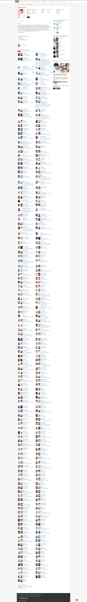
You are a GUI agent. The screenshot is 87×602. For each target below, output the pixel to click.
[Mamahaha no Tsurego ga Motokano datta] (19, 255)
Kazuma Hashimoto (44, 431)
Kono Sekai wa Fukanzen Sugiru (28, 160)
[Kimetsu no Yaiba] (19, 339)
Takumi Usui (40, 30)
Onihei (24, 420)
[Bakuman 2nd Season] (37, 548)
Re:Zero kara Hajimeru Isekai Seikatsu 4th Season (27, 85)
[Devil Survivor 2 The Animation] (19, 520)
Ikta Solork (42, 426)
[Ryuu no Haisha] (37, 415)
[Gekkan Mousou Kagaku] (19, 176)
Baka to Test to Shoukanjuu (45, 569)
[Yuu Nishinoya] (39, 171)
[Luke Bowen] (21, 356)
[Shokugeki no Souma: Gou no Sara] (19, 307)
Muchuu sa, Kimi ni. (44, 111)
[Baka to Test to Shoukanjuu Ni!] (19, 552)
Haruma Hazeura (25, 166)
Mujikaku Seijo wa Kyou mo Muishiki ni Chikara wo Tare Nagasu (42, 75)
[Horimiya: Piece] (19, 215)
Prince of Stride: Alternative (45, 445)
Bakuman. (42, 561)
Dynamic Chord (25, 385)
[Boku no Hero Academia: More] (19, 78)
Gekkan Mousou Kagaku (27, 177)
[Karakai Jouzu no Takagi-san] (19, 380)
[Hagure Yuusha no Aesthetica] (37, 532)
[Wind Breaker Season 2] (37, 121)
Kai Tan (42, 246)
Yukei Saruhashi (25, 269)
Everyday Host (25, 122)
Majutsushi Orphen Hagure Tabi (28, 316)
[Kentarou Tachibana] (39, 360)
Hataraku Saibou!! (43, 291)
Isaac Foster (25, 358)
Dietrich (42, 175)
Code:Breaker (43, 525)
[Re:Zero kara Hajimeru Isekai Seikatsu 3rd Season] (19, 141)
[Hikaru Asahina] (21, 516)
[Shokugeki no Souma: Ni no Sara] (37, 436)
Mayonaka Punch (25, 152)
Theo (41, 490)
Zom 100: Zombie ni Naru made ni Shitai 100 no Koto (28, 206)
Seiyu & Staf (44, 1)
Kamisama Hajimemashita (45, 529)
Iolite (23, 259)
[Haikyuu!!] (37, 495)
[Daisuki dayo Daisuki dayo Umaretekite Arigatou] (19, 587)
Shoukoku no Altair (26, 394)
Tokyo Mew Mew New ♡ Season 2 (46, 228)
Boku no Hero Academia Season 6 (28, 252)
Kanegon (42, 166)
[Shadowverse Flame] (37, 266)
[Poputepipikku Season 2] (19, 242)
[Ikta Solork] (39, 427)
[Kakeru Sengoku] (21, 215)
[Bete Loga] (39, 325)
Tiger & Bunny (25, 557)
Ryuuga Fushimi (43, 91)
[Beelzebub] (37, 556)
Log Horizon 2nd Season (44, 488)
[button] (58, 1)
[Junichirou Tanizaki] (39, 307)
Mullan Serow (25, 109)
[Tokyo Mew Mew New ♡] (37, 251)
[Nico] (21, 290)
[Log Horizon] (37, 508)
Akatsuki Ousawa (43, 531)
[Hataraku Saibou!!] (37, 290)
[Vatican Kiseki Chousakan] (37, 393)
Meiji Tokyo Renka (26, 344)
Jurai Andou (42, 477)
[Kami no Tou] (19, 311)
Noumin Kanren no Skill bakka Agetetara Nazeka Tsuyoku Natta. (46, 244)
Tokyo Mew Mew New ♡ (44, 252)
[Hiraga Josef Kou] (39, 393)
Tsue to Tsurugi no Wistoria (27, 156)
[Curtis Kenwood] (39, 142)
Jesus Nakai (42, 66)
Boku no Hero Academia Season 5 (28, 283)
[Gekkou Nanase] (39, 499)
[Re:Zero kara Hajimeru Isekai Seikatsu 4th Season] (19, 83)
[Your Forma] (19, 125)
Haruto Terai (25, 571)
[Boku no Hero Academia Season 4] (37, 320)
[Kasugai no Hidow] (21, 129)
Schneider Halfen (43, 208)
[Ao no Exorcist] (37, 552)
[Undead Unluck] (37, 196)
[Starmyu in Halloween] (37, 343)
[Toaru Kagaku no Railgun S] (37, 516)
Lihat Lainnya (61, 58)
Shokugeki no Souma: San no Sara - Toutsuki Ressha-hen (45, 365)
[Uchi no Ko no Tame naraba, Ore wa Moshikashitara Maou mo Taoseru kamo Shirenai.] (19, 333)
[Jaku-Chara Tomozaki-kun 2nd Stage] (19, 192)
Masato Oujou (43, 277)
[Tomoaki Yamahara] (39, 544)
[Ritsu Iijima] (39, 83)
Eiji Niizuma (19, 31)
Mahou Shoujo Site (44, 369)
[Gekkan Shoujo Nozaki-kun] (19, 495)
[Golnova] (39, 114)
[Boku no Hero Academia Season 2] (19, 415)
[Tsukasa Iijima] (21, 88)
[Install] (66, 595)
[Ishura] (37, 187)
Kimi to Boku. (25, 549)
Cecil (41, 241)
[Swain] (21, 315)
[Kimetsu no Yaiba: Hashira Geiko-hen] (19, 163)
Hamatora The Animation (27, 505)
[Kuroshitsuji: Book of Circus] (19, 491)
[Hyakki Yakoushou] (37, 83)
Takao (41, 259)
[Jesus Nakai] (39, 67)
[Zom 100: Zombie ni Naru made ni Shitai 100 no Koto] (19, 204)
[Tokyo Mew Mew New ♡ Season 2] (37, 227)
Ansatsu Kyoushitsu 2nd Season (46, 441)
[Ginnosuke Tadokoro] (21, 238)
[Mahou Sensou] (37, 499)
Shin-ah (24, 456)
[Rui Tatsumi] (39, 333)
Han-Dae (24, 482)
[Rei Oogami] (39, 524)
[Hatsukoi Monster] (19, 436)
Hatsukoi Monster (25, 437)
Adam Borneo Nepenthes (27, 208)
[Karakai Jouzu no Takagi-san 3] (19, 274)
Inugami (24, 563)
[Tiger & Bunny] (19, 556)
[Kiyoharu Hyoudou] (21, 397)
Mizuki (42, 456)
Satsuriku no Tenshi (26, 360)
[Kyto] (39, 101)
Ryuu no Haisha (43, 416)
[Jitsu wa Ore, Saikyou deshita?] (37, 209)
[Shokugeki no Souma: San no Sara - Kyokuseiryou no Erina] (19, 364)
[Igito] (21, 151)
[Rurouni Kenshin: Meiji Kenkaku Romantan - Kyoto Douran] (37, 137)
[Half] (39, 59)
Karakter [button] (38, 1)
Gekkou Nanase (43, 498)
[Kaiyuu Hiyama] (21, 444)
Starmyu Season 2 (43, 407)
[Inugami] (21, 564)
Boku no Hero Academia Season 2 (28, 416)
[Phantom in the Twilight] (19, 355)
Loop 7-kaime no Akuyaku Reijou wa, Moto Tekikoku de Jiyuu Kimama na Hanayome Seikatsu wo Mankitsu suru (43, 178)
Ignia (41, 150)
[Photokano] (37, 520)
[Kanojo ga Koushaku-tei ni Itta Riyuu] (19, 219)
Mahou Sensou (43, 500)
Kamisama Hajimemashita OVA (45, 513)
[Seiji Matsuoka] (21, 536)
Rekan (22, 20)
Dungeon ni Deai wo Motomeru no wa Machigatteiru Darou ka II (46, 327)
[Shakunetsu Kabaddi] (37, 278)
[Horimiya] (37, 286)
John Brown (25, 579)
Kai (41, 232)
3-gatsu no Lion (25, 424)
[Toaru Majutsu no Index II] (19, 560)
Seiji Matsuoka (25, 535)
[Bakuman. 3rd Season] (19, 528)
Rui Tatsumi (42, 332)
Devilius (42, 269)
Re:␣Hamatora (43, 492)
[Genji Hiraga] (21, 552)
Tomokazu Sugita (62, 54)
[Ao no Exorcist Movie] (19, 524)
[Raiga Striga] (39, 255)
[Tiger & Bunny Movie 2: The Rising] (19, 499)
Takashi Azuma (43, 519)
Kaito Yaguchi (25, 277)
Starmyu (24, 454)
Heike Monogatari (43, 275)
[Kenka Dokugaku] (37, 167)
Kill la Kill (24, 513)
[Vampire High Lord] (21, 67)
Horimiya (42, 287)
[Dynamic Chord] (19, 384)
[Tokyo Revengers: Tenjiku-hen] (19, 200)
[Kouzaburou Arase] (21, 196)
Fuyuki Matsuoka (43, 535)
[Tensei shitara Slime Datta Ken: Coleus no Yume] (37, 192)
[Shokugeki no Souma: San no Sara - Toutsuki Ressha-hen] (37, 363)
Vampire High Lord (26, 66)
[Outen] (39, 372)
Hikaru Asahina (25, 515)
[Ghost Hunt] (19, 580)
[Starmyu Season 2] (37, 406)
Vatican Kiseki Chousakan (45, 394)
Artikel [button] (22, 1)
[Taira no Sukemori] (39, 274)
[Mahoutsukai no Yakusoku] (37, 129)
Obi (23, 461)
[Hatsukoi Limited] (19, 572)
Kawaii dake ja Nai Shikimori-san (28, 267)
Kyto (41, 100)
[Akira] (39, 133)
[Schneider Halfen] (39, 209)
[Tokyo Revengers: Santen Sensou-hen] (37, 54)
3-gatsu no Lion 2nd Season (45, 381)
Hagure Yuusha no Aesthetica (45, 533)
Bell (41, 414)
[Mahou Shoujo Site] (37, 368)
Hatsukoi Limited (25, 573)
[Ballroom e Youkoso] (19, 397)
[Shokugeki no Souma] (19, 474)
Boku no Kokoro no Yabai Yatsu (28, 234)
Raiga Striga (42, 254)
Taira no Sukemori (43, 273)
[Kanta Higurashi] (21, 204)
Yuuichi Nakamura (62, 50)
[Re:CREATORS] (19, 406)
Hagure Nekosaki (25, 57)
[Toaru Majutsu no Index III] (19, 347)
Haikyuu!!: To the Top (44, 312)
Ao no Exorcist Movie (26, 525)
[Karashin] (39, 282)
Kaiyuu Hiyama (25, 443)
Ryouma (24, 175)
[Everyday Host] (19, 121)
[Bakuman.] (37, 560)
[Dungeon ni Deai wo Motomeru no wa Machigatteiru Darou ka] (37, 466)
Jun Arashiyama (25, 486)
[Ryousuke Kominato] (39, 88)
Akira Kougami (25, 371)
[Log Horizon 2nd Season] (37, 487)
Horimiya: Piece (25, 216)
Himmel (24, 91)
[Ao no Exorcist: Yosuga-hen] (19, 133)
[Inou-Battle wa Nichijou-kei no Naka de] (37, 478)
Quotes (26, 1)
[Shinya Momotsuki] (21, 449)
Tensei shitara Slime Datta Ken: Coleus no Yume (46, 194)
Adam (24, 222)
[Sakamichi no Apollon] (19, 536)
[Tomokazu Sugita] (54, 55)
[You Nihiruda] (39, 97)
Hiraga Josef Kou (43, 392)
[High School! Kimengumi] (37, 97)
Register (52, 1)
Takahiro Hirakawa (43, 503)
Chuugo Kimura (25, 418)
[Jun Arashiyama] (21, 487)
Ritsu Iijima (42, 82)
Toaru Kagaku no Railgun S (45, 517)
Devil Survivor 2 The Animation (28, 521)
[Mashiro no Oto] (19, 278)
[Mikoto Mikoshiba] (21, 495)
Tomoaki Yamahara (44, 543)
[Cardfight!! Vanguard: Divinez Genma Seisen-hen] (37, 92)
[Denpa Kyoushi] (37, 470)
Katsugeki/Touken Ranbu (45, 398)
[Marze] (39, 79)
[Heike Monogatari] (37, 274)
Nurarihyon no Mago (26, 565)
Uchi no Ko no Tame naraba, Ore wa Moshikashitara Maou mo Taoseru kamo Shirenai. (25, 335)
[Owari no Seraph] (19, 470)
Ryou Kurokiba (25, 306)
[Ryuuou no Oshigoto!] (19, 376)
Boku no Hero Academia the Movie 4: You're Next (27, 148)
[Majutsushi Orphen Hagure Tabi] (19, 315)
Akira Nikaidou (43, 109)
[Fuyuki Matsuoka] (39, 536)
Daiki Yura (42, 222)
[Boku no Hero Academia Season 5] (19, 282)
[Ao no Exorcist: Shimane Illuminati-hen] (19, 187)
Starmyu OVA (25, 428)
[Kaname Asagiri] (39, 368)
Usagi (41, 388)
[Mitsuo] (21, 540)
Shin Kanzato (44, 28)
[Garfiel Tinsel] (21, 83)
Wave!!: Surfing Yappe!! (26, 303)
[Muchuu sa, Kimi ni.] (37, 110)
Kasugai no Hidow (25, 128)
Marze (41, 77)
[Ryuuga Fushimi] (39, 92)
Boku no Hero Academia (27, 441)
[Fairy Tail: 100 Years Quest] (37, 151)
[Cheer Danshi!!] (37, 432)
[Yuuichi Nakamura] (54, 51)
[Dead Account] (19, 97)
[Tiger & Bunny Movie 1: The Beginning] (19, 532)
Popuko (24, 241)
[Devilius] (39, 270)
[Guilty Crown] (19, 544)
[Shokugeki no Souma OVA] (37, 462)
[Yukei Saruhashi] (21, 270)
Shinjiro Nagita (25, 511)
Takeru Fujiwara (43, 443)
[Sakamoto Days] (37, 125)
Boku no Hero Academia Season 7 (46, 164)
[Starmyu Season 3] (37, 333)
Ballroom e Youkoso (26, 398)
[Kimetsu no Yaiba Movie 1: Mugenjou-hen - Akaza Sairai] (19, 114)
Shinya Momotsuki (26, 448)
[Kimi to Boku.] (19, 548)
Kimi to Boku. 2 (43, 537)
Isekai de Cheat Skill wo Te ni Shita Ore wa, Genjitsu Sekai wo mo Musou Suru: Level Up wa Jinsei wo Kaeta (25, 229)
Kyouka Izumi (25, 342)
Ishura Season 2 (25, 130)
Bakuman (23, 31)
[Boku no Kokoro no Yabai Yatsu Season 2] (37, 182)
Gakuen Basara (43, 348)
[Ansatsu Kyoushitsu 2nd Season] (37, 440)
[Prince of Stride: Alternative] (37, 444)
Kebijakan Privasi (37, 596)
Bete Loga (42, 324)
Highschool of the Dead (44, 565)
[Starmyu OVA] (19, 427)
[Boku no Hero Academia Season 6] (19, 251)
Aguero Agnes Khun (44, 154)
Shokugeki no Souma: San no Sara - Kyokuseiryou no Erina (27, 365)
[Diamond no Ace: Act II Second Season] (37, 88)
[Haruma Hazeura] (21, 167)
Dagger (24, 490)
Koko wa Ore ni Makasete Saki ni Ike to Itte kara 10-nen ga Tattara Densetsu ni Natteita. (25, 69)
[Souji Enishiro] (21, 97)
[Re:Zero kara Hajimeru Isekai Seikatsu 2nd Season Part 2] (37, 294)
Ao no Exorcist (43, 553)
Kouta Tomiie (25, 575)
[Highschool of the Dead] (37, 564)
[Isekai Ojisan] (37, 255)
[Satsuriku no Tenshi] (19, 359)
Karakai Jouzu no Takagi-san (27, 381)
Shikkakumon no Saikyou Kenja (46, 271)
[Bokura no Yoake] (19, 238)
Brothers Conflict (25, 517)
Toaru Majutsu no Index (38, 28)
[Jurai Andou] (39, 478)
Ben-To (42, 545)
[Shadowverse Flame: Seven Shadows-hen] (37, 204)
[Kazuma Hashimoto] (39, 432)
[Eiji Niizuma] (21, 528)
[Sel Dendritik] (39, 290)
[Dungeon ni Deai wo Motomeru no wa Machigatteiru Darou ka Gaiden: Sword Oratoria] (37, 400)
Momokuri (24, 450)
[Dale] (21, 333)
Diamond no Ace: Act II (44, 340)
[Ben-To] (37, 544)
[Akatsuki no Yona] (19, 483)
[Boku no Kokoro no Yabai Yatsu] (19, 233)
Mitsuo (24, 539)
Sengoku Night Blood (26, 390)
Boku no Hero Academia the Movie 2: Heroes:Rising (45, 317)
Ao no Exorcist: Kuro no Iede (45, 541)
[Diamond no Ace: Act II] (37, 339)
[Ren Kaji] (39, 121)
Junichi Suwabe (61, 37)
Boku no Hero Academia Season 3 (28, 369)
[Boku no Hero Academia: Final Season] (19, 101)
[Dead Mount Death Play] (37, 215)
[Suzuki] (39, 146)
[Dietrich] (39, 176)
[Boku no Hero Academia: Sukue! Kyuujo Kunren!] (37, 410)
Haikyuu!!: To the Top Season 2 (46, 299)
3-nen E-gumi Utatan (23, 44)
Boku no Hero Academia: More (28, 79)
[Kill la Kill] (19, 512)
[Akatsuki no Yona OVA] (19, 457)
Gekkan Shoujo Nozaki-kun (27, 496)
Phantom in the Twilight (26, 356)
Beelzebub (42, 557)
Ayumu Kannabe (25, 375)
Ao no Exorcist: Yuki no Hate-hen (28, 138)
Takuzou (42, 563)
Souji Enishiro (25, 96)
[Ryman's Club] (19, 270)
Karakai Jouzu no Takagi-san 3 (28, 275)
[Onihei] (19, 419)
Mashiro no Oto (25, 279)
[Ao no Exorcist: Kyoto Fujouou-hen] (37, 419)
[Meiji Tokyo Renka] (19, 343)
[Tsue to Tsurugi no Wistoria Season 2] (37, 78)
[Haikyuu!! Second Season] (37, 453)
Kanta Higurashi (25, 203)
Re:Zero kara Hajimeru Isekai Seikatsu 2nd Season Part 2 (45, 296)
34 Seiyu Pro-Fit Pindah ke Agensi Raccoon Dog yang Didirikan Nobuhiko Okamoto (60, 75)
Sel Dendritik (43, 354)
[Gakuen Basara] (37, 347)
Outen (41, 371)
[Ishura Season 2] (19, 129)
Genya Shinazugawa (26, 113)
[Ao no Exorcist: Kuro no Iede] (37, 540)
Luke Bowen (25, 354)
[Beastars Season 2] (19, 298)
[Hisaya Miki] (39, 556)
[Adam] (21, 223)
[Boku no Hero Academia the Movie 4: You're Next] (19, 146)
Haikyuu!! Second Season (45, 454)
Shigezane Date (25, 388)
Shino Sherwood (43, 128)
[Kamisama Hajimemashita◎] (19, 478)
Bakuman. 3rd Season (26, 529)
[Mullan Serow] (21, 110)
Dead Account (25, 98)
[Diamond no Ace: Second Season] (19, 466)
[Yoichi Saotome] (39, 449)
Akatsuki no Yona (25, 484)
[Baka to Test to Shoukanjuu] (37, 568)
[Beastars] (19, 325)
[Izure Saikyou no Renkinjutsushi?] (37, 133)
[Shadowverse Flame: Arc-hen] (19, 167)
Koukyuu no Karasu (44, 248)
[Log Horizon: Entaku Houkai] (37, 282)
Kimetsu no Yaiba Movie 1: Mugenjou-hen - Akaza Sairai (27, 116)
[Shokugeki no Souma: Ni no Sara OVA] (19, 401)
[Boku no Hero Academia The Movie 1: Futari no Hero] (19, 351)
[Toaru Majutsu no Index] (37, 572)
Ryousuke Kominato (44, 87)
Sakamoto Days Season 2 (27, 55)
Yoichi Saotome (43, 448)
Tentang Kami (23, 596)
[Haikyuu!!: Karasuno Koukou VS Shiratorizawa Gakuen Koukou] (37, 423)
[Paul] (39, 192)
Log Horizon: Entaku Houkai (45, 283)
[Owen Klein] (39, 73)
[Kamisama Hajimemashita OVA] (37, 512)
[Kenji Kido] (21, 544)
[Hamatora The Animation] (19, 504)
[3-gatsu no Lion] (19, 423)
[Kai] (39, 233)
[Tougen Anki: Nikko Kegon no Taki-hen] (19, 58)
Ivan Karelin (25, 498)
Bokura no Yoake (25, 239)
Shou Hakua (25, 405)
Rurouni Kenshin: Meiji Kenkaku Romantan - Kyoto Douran (46, 139)
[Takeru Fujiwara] (39, 444)
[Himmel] (21, 92)
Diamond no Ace (43, 505)
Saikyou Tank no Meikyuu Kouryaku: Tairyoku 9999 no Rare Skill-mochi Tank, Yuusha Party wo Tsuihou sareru (26, 184)
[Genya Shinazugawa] (21, 114)
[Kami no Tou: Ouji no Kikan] (37, 155)
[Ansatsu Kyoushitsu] (37, 474)
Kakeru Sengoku (25, 214)
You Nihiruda (43, 96)
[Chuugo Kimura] (21, 419)
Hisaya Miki (42, 555)
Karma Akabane (43, 439)
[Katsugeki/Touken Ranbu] (37, 397)
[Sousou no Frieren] (37, 200)
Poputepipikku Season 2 (27, 243)
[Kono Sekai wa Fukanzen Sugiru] (19, 159)
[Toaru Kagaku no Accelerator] (19, 329)
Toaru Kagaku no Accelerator (27, 330)
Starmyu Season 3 (43, 334)
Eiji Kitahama (43, 158)
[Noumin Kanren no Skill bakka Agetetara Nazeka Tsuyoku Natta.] (37, 242)
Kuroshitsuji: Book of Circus (27, 492)
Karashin (42, 281)
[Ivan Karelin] (21, 499)
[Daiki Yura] (39, 223)
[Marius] (21, 182)
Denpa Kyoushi (43, 471)
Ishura (42, 188)
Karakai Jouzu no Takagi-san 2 (45, 330)
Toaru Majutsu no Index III (27, 348)
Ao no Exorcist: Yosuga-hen (27, 134)
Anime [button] (30, 1)
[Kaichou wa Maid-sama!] (19, 568)
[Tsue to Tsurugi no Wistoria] (19, 155)
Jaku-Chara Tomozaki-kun (27, 295)
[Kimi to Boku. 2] (37, 536)
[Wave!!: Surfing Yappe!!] (19, 302)
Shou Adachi (43, 181)
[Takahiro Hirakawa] (39, 504)
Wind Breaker (25, 172)
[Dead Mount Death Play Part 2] (19, 196)
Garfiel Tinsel (25, 82)
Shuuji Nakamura (25, 191)
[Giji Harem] (37, 159)
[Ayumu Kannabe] (21, 376)
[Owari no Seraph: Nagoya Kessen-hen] (37, 449)
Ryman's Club (25, 271)
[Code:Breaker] (37, 524)
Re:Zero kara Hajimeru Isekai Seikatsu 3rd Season (27, 143)
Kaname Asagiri (43, 367)
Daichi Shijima (25, 519)
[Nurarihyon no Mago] (19, 564)
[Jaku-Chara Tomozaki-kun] (19, 294)
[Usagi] (39, 389)
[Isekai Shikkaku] (37, 146)
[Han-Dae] (21, 483)
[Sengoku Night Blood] (19, 389)
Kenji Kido (24, 543)
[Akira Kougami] (21, 372)
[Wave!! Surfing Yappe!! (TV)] (19, 286)
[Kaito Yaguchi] (21, 278)
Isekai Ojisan (43, 256)
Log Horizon (42, 509)
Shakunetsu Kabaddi (44, 279)
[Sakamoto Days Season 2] (19, 54)
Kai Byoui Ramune (26, 291)
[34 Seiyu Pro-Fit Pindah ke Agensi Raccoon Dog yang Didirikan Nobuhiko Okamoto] (61, 67)
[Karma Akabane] (39, 440)
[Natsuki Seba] (21, 54)
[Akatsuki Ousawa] (39, 532)
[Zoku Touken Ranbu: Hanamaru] (37, 376)
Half (41, 57)
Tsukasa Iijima (25, 87)
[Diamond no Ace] (37, 504)
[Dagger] (21, 491)
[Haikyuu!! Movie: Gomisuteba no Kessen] (37, 171)
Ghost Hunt (24, 581)
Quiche (42, 226)
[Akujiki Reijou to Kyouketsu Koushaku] (19, 110)
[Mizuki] (39, 457)
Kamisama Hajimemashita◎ (27, 479)
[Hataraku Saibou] (37, 355)
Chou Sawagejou (43, 136)
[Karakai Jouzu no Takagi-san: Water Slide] (37, 351)
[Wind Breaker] (19, 171)
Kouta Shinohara (25, 435)
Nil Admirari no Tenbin (26, 373)
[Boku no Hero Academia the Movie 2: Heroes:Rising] (37, 315)
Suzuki (42, 145)
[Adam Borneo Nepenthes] (21, 209)
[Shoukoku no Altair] (19, 393)
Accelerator (32, 28)
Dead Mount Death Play (44, 216)
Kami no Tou (25, 312)
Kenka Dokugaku (43, 168)
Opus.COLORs (43, 224)
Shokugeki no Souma (26, 475)
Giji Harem (42, 160)
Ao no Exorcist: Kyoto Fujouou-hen (46, 420)
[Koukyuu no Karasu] (37, 247)
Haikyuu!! (42, 496)
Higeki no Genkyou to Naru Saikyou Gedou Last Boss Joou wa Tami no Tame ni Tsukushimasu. (25, 211)
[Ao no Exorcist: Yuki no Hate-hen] (19, 137)
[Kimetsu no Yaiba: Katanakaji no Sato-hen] (37, 219)
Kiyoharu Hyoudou (26, 396)
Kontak (19, 596)
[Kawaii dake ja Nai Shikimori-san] (19, 266)
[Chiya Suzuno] (21, 384)
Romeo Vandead (25, 246)
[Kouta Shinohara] (21, 436)
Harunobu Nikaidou (44, 379)
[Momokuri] (19, 449)
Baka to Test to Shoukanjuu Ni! (28, 553)
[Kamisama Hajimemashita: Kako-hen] (37, 457)
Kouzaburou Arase (26, 195)
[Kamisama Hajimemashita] (37, 528)
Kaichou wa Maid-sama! (47, 30)
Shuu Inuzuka (25, 265)
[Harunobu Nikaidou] (39, 380)
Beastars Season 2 (26, 299)
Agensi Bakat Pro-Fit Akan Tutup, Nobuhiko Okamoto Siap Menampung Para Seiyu (62, 82)
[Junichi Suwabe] (54, 39)
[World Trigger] (19, 487)
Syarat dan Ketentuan (29, 596)
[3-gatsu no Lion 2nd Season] (37, 380)
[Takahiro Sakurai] (54, 47)
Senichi (24, 120)
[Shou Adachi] (39, 182)
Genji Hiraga (25, 551)
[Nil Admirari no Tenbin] (19, 372)
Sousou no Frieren (44, 201)
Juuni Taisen (43, 390)
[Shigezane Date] (21, 389)
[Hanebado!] (37, 359)
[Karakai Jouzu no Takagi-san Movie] (37, 260)
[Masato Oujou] (39, 278)
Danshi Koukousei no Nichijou (27, 541)
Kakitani (42, 469)
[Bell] (39, 415)
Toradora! (24, 577)
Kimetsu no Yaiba (25, 340)
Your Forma (25, 126)
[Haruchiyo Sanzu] (39, 54)
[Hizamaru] (39, 376)
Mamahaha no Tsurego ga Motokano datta (27, 257)
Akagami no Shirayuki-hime (27, 463)
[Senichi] (21, 121)
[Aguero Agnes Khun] (39, 155)
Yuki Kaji (60, 42)
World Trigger (25, 488)
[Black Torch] (19, 73)
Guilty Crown (25, 545)
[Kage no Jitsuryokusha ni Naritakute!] (37, 238)
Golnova (42, 113)
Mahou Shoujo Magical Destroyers (28, 224)
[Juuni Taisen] (37, 389)
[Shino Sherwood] (39, 129)
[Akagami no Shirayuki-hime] (19, 462)
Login (56, 1)
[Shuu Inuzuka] (21, 266)
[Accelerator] (21, 329)
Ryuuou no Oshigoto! (26, 377)
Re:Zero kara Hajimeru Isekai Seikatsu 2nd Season (45, 304)
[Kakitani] (39, 471)
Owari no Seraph (25, 471)
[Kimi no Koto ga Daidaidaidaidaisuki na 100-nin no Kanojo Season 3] (37, 67)
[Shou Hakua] (21, 406)
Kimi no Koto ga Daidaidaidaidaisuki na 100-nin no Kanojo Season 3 (43, 69)
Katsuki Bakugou (25, 77)
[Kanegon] (39, 167)
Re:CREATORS (25, 407)
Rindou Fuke (25, 285)
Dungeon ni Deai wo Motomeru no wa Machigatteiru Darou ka (46, 468)
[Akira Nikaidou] (39, 110)
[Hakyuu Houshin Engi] (37, 372)
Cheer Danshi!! (43, 433)
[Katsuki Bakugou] (21, 79)
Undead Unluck (43, 197)
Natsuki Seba (25, 53)
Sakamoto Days (43, 126)
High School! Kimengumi (44, 98)
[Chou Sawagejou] (39, 137)
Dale (23, 332)
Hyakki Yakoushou (43, 84)
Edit (51, 23)
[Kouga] (21, 73)
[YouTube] (59, 14)
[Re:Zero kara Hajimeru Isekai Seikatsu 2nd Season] (37, 302)
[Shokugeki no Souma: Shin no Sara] (19, 320)
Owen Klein (42, 72)
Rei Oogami (42, 523)
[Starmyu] (19, 453)
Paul (41, 191)
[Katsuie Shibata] (39, 347)
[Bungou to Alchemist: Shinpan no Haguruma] (37, 307)
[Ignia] (39, 151)
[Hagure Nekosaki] (21, 59)
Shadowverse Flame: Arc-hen (27, 168)
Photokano (42, 521)
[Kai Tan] (39, 247)
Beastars (24, 326)
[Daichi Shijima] (21, 520)
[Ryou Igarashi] (21, 227)
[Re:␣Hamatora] (37, 491)
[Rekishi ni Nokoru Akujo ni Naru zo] (37, 141)
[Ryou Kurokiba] (21, 307)
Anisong (34, 1)
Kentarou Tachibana (44, 358)
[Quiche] (39, 227)
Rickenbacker (25, 431)
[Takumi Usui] (21, 568)
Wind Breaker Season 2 (44, 122)
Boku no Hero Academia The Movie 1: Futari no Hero (27, 353)
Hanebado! (42, 360)
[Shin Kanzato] (39, 576)
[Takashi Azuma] (39, 520)
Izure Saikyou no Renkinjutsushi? (46, 134)
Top (19, 20)
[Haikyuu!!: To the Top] (37, 311)
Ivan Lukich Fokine (26, 124)
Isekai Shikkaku (43, 147)
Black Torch (25, 74)
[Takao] (39, 260)
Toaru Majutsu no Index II (35, 31)
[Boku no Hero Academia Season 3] (19, 368)
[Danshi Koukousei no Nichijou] (19, 540)
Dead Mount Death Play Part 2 (28, 197)
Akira (41, 132)
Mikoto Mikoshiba (25, 494)
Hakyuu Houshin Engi (44, 373)
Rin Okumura (25, 132)
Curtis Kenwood (43, 140)
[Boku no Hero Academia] (19, 440)
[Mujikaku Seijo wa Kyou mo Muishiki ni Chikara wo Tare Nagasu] (37, 73)
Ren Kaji (42, 120)
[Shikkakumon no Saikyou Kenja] (37, 270)
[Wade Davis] (21, 219)
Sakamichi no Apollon (26, 537)
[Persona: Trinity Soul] (37, 576)
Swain (24, 314)
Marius (24, 181)
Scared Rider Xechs (26, 433)
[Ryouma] (21, 176)
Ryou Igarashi (25, 226)
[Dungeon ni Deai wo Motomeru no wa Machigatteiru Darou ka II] (37, 325)
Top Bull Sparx (43, 195)
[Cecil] (39, 242)
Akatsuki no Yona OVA (26, 458)
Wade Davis (24, 218)
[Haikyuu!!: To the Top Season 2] (37, 298)
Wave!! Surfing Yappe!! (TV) (27, 287)
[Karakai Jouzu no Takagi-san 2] (37, 329)
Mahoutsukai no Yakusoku (45, 130)
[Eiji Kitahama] (39, 159)
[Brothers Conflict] (19, 516)
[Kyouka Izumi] (21, 343)
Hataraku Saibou (43, 356)
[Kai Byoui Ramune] (19, 290)
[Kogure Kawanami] (21, 255)
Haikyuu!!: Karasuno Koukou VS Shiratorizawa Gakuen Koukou (46, 425)
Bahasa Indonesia (24, 598)
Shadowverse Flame (44, 267)
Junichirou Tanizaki (44, 306)
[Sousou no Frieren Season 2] (19, 92)
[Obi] (21, 462)
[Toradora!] (19, 576)
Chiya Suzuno (25, 383)
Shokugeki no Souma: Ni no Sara (46, 437)
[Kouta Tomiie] (21, 576)
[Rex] (39, 238)
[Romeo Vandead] (21, 247)
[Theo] (39, 491)
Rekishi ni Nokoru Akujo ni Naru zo (46, 143)
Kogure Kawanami (25, 254)
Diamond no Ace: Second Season (28, 467)
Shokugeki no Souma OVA (45, 463)
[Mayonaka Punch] (19, 151)
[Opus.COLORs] (37, 223)
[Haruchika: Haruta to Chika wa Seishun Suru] (19, 444)
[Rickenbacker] (21, 432)
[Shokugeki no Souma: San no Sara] (37, 384)
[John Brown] (21, 580)
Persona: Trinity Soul (44, 577)
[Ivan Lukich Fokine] (21, 125)
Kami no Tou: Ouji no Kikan (45, 156)
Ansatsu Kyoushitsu (44, 475)
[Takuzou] (39, 564)
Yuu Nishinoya (43, 170)
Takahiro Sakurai (61, 46)
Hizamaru (42, 375)
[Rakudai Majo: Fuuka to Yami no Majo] (37, 233)
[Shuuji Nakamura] (21, 192)
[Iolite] (21, 260)
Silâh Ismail (25, 392)
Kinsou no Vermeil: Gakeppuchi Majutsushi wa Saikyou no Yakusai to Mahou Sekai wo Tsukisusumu (26, 262)
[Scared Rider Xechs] (19, 432)
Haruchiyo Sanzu (43, 53)
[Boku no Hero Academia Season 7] (37, 163)
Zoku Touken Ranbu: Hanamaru (46, 377)
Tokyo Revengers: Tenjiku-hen (28, 201)
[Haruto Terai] (21, 572)
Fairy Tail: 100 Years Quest (45, 152)
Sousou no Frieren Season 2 (27, 93)
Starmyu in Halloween (44, 344)
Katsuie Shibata (43, 346)
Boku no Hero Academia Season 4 (46, 321)
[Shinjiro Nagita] (21, 512)
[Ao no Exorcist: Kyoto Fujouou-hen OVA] (19, 410)
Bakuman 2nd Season (44, 549)
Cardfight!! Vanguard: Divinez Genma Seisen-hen (45, 94)
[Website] (57, 14)
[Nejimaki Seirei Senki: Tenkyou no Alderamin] (37, 427)
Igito (23, 150)
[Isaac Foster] (21, 360)
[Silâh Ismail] (21, 393)
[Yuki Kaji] (54, 43)
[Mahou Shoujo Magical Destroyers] (19, 223)
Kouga (24, 72)
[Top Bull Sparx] (39, 196)
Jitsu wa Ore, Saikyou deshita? (45, 210)
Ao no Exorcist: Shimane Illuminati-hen (27, 189)
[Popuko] (21, 242)
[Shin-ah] (21, 457)
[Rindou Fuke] (21, 286)
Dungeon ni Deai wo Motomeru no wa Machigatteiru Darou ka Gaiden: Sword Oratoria (43, 403)
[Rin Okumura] (21, 133)
